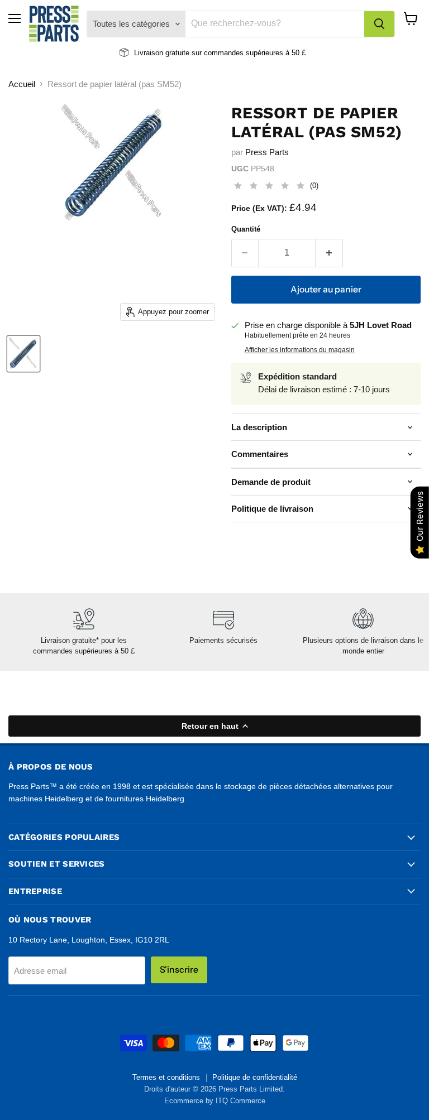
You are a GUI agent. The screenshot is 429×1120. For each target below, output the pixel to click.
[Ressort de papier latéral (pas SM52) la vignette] (23, 354)
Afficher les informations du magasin (300, 350)
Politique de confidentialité (254, 1077)
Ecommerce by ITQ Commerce (214, 1101)
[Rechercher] (379, 24)
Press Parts (267, 152)
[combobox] (274, 24)
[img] (269, 187)
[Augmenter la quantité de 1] (329, 253)
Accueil (21, 84)
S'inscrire (179, 969)
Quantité (245, 229)
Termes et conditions (166, 1077)
